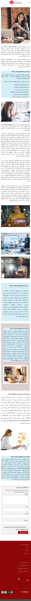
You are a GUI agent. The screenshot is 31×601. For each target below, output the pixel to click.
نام (27, 507)
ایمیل (26, 513)
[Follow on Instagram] (11, 592)
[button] (29, 2)
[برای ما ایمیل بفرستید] (8, 592)
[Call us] (5, 592)
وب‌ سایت (26, 520)
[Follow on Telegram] (2, 592)
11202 (5, 41)
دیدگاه (26, 494)
